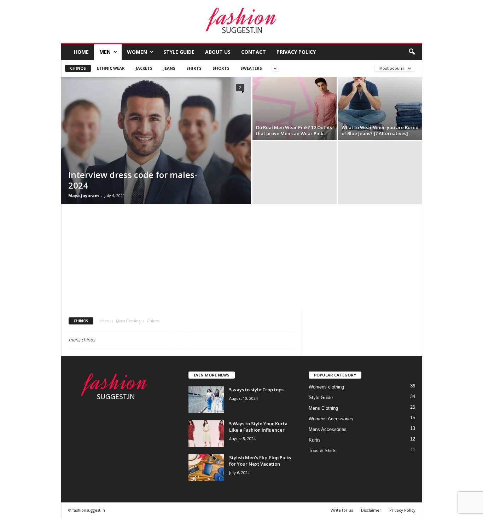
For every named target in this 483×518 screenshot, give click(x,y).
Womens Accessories (331, 418)
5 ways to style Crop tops (256, 389)
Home (81, 51)
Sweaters (251, 68)
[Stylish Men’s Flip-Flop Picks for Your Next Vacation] (206, 467)
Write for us (342, 510)
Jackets (144, 68)
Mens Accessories (328, 429)
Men (105, 51)
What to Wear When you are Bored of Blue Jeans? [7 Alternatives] (380, 130)
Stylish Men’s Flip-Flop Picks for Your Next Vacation (260, 460)
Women (137, 51)
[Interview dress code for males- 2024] (156, 140)
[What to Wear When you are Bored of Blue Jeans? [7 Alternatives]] (380, 108)
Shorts (221, 68)
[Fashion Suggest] (241, 22)
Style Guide (178, 51)
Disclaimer (371, 510)
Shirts (194, 68)
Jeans (169, 68)
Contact (253, 51)
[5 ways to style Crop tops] (206, 399)
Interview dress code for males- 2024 (132, 180)
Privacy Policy (296, 51)
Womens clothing (326, 387)
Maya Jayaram (83, 195)
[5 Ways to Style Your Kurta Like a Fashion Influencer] (206, 433)
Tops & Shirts (323, 450)
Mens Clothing (128, 320)
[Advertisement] (241, 257)
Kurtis (315, 440)
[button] (411, 52)
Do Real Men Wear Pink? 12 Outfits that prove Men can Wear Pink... (294, 130)
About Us (218, 51)
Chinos (78, 68)
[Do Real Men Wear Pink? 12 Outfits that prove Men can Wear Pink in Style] (294, 108)
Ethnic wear (111, 68)
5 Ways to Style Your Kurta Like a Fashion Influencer (258, 426)
